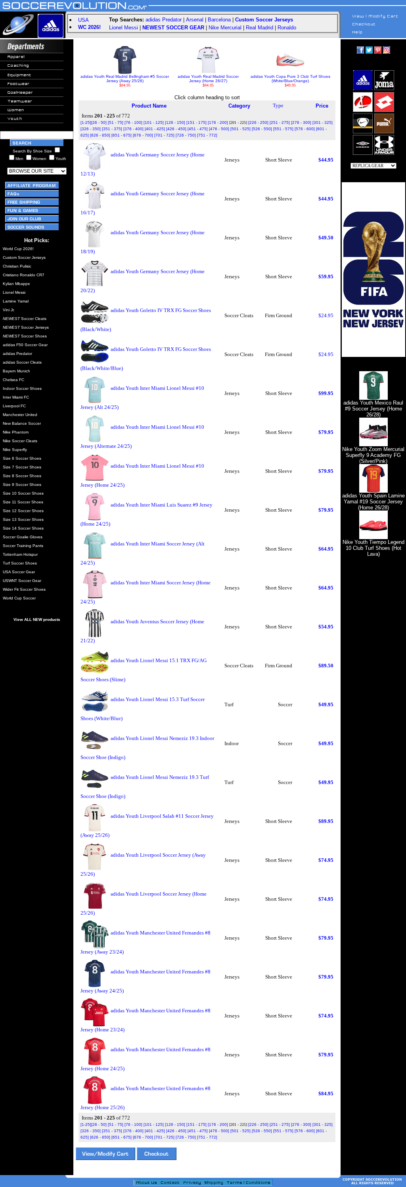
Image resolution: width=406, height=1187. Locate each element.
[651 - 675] (121, 135)
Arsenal (194, 20)
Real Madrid (259, 28)
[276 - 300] (301, 122)
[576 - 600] (305, 129)
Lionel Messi (123, 28)
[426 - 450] (176, 129)
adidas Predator (164, 20)
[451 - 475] (198, 129)
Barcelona (219, 20)
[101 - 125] (154, 122)
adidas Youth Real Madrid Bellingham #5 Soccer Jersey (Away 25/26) (124, 78)
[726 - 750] (186, 135)
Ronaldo (287, 28)
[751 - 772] (207, 135)
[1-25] (85, 122)
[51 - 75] (115, 122)
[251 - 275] (280, 122)
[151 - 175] (196, 122)
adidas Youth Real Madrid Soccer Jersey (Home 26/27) (208, 78)
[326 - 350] (90, 129)
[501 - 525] (240, 129)
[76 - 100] (133, 122)
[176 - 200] (218, 122)
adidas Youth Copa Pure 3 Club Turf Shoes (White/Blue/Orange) (290, 78)
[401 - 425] (155, 129)
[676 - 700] (143, 135)
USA (83, 20)
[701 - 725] (164, 135)
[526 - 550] (262, 129)
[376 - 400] (133, 129)
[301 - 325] (322, 122)
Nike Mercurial (225, 28)
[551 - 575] (283, 129)
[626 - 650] (100, 135)
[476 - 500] (219, 129)
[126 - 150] (175, 122)
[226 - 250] (258, 122)
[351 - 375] (112, 129)
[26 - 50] (99, 122)
